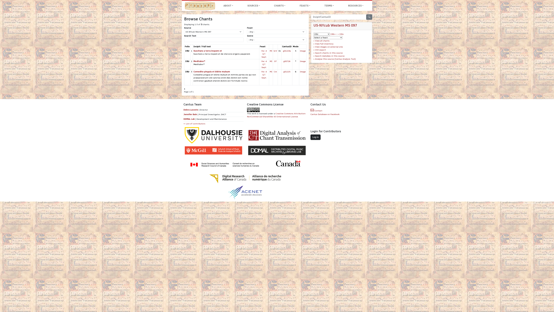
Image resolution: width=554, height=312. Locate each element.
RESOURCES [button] (355, 5)
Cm (275, 71)
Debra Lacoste (191, 110)
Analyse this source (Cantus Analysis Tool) (335, 59)
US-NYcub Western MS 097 (335, 25)
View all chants (322, 41)
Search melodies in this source (330, 56)
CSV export (320, 50)
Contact (318, 110)
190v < (333, 34)
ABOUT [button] (227, 5)
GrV (275, 51)
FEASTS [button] (304, 5)
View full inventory (324, 44)
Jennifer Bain (191, 114)
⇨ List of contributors (194, 123)
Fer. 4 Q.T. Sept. (264, 54)
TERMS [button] (328, 5)
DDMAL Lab (189, 119)
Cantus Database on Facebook (324, 114)
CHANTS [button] (279, 5)
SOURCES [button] (252, 5)
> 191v (341, 34)
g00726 (286, 61)
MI (271, 51)
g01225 (286, 71)
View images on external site (329, 47)
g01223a (287, 51)
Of (275, 61)
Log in (315, 137)
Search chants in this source (329, 53)
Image (303, 51)
